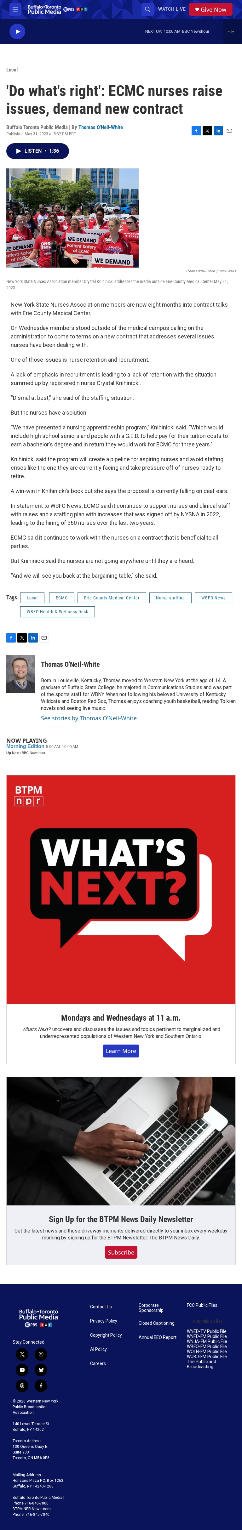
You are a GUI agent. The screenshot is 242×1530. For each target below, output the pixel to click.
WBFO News (213, 597)
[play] (17, 31)
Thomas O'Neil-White (100, 127)
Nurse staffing (170, 597)
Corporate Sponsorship (151, 1308)
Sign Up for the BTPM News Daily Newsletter (121, 1219)
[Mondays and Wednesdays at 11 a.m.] (121, 889)
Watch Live (172, 9)
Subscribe (121, 1252)
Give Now (213, 9)
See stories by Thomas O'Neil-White (89, 718)
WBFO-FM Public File (207, 1346)
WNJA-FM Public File (207, 1341)
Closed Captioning (157, 1323)
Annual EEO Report (157, 1337)
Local (12, 69)
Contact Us (101, 1307)
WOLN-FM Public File (207, 1351)
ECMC (62, 597)
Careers (98, 1363)
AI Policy (98, 1349)
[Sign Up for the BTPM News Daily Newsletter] (121, 1141)
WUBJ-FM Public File (207, 1356)
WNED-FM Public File (207, 1336)
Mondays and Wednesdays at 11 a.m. (121, 1018)
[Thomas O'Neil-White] (20, 674)
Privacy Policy (103, 1321)
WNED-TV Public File (207, 1331)
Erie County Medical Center (112, 597)
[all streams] (232, 31)
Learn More (121, 1051)
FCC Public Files (202, 1305)
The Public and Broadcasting (201, 1364)
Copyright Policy (106, 1335)
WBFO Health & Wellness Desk (57, 611)
